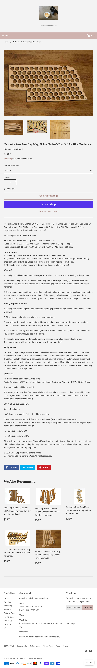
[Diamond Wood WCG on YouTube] (90, 651)
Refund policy (35, 646)
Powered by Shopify (35, 658)
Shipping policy (22, 646)
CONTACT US (9, 646)
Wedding (8, 606)
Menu (7, 35)
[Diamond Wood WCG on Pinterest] (86, 651)
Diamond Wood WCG (17, 658)
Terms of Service (62, 646)
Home (6, 42)
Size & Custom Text (11, 166)
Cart (93, 35)
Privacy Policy (48, 646)
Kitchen (7, 609)
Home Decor (9, 617)
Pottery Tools (9, 613)
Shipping (8, 159)
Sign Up (87, 607)
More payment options (48, 211)
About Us (8, 621)
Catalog (7, 602)
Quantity (7, 177)
